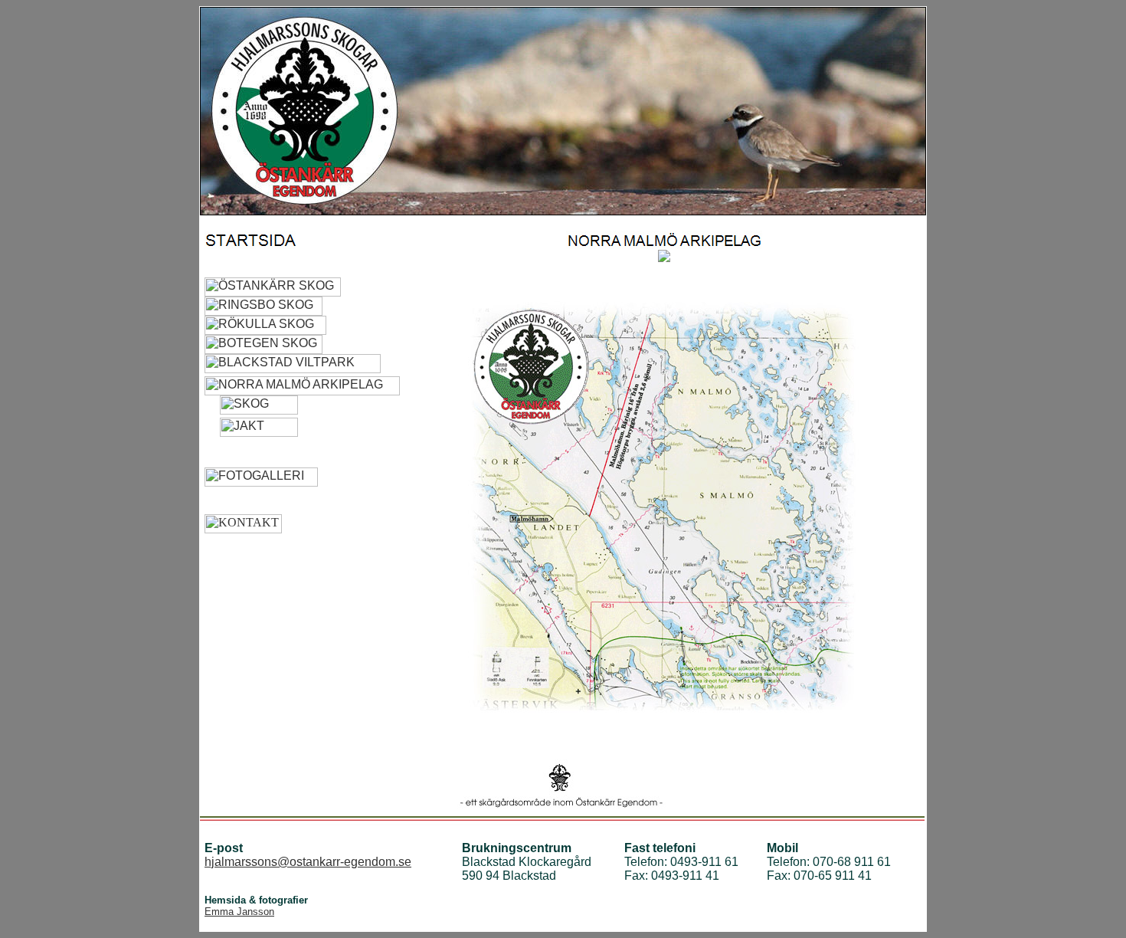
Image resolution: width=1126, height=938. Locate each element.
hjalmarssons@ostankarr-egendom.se (308, 861)
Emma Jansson (239, 911)
